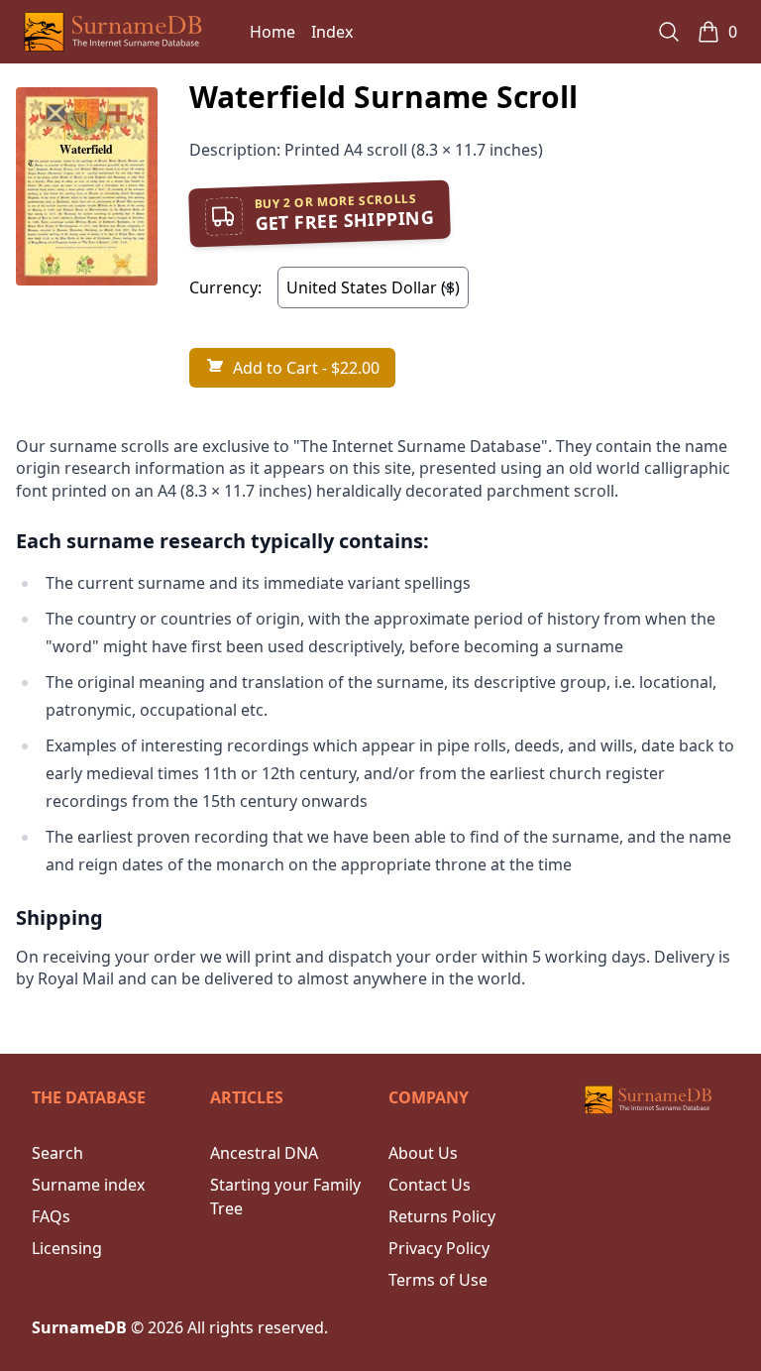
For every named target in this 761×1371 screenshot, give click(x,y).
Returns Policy (441, 1216)
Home (272, 32)
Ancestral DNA (264, 1153)
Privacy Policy (438, 1248)
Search (57, 1153)
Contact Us (429, 1185)
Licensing (67, 1248)
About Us (423, 1153)
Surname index (88, 1185)
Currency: (225, 287)
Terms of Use (438, 1280)
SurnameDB (79, 1327)
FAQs (51, 1216)
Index (332, 32)
